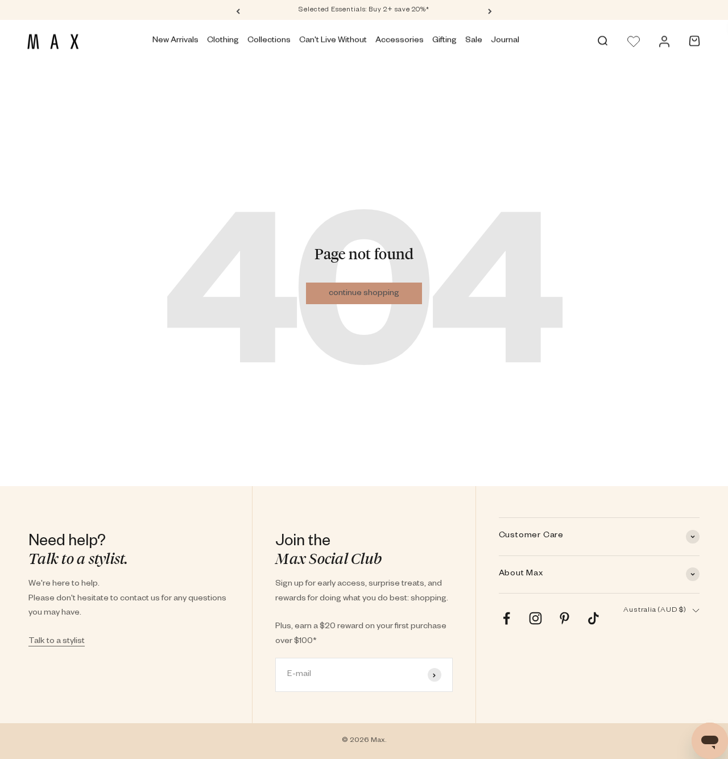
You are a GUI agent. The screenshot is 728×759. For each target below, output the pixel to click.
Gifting (444, 40)
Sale (473, 40)
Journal (505, 40)
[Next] (490, 10)
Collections (269, 40)
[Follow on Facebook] (506, 618)
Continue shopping (364, 293)
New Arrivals (175, 40)
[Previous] (238, 10)
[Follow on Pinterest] (564, 618)
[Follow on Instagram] (535, 618)
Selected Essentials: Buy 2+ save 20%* (364, 10)
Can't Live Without (333, 40)
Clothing (223, 40)
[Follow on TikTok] (593, 618)
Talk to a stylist (56, 641)
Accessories (399, 40)
